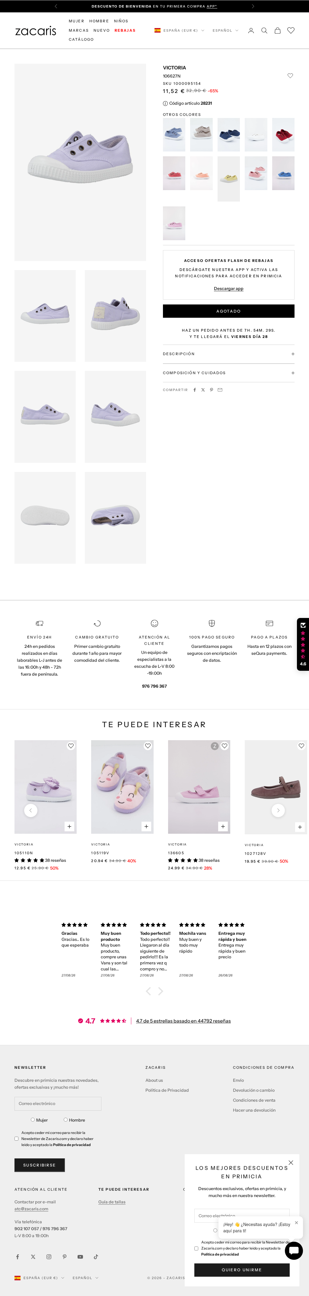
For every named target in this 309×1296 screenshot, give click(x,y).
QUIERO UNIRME (242, 1269)
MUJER (76, 21)
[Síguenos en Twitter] (33, 1257)
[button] (150, 991)
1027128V (255, 853)
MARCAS (79, 30)
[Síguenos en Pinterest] (65, 1257)
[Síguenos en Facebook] (17, 1257)
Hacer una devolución (254, 1110)
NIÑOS (121, 21)
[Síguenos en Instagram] (49, 1257)
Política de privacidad (220, 1254)
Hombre (77, 1120)
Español (222, 30)
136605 (176, 853)
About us (154, 1080)
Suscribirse (39, 1165)
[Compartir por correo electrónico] (220, 389)
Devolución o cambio (254, 1090)
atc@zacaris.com (31, 1209)
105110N (23, 853)
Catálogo (81, 39)
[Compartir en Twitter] (203, 389)
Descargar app (229, 288)
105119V (100, 853)
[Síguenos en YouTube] (80, 1257)
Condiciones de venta (254, 1100)
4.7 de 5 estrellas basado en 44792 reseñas (183, 1021)
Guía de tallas (112, 1202)
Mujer (42, 1120)
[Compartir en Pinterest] (211, 389)
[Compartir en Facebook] (194, 389)
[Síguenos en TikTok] (96, 1257)
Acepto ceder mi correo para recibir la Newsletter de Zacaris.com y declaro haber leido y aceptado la (245, 1248)
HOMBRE (99, 21)
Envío (238, 1080)
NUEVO (102, 30)
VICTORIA (174, 68)
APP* (212, 6)
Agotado (228, 311)
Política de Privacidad (167, 1090)
